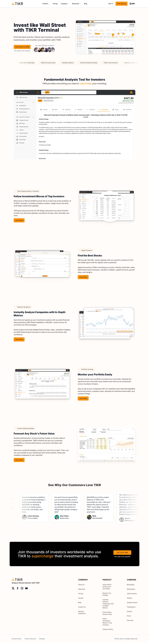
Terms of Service (30, 639)
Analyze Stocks (108, 629)
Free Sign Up (121, 3)
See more (130, 620)
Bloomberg (130, 584)
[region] (74, 130)
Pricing (55, 3)
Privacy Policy (16, 639)
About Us (81, 584)
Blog (85, 3)
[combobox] (132, 4)
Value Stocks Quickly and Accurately (107, 587)
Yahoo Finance (132, 593)
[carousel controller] (68, 175)
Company (64, 3)
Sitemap (42, 639)
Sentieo (129, 598)
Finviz (129, 616)
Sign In (110, 3)
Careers (81, 598)
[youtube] (26, 588)
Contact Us (82, 607)
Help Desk (81, 589)
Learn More (19, 220)
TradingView (131, 607)
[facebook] (17, 588)
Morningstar (131, 589)
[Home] (17, 3)
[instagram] (22, 588)
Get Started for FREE (22, 47)
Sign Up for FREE (122, 552)
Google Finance (132, 602)
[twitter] (13, 588)
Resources (75, 3)
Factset (129, 611)
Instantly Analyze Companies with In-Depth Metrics (108, 604)
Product (45, 3)
